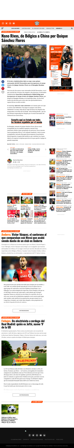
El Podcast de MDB (38, 28)
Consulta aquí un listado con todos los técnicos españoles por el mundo (26, 121)
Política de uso (49, 439)
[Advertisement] (37, 10)
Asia (18, 144)
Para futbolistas (29, 32)
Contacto (26, 439)
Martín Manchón (18, 160)
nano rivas (28, 144)
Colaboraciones (16, 439)
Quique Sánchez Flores (39, 144)
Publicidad (59, 439)
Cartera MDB (26, 28)
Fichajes (22, 144)
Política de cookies (37, 439)
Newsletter (50, 28)
